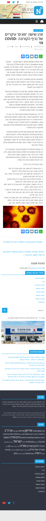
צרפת (18, 450)
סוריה (23, 446)
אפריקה (15, 431)
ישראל (17, 441)
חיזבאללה (15, 437)
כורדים (11, 442)
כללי (43, 282)
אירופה (21, 430)
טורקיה (41, 441)
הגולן (20, 434)
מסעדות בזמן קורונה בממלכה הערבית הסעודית (24, 242)
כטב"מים (6, 442)
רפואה (32, 453)
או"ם (43, 431)
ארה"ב (9, 46)
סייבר (12, 446)
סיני (6, 446)
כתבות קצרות (38, 30)
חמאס (6, 437)
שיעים (27, 453)
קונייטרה (13, 450)
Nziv (16, 46)
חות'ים (23, 437)
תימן (15, 453)
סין (9, 446)
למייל (14, 417)
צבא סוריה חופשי (24, 450)
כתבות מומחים (40, 288)
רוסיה (38, 453)
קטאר (43, 454)
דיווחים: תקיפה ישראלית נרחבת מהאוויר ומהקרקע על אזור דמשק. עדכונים (24, 253)
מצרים (30, 446)
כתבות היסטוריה (40, 285)
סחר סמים (16, 446)
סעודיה (41, 449)
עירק (31, 449)
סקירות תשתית (40, 299)
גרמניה (36, 434)
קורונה (36, 49)
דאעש (31, 434)
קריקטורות (41, 302)
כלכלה (42, 446)
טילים (36, 442)
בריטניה (41, 49)
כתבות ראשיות (40, 295)
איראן (28, 430)
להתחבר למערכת (37, 268)
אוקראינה (37, 430)
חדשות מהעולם (40, 278)
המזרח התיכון (13, 434)
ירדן (23, 442)
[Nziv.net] (42, 21)
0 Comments (26, 46)
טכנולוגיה (29, 441)
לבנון (36, 446)
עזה (36, 449)
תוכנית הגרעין (21, 453)
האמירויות (25, 434)
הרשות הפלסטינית (33, 437)
